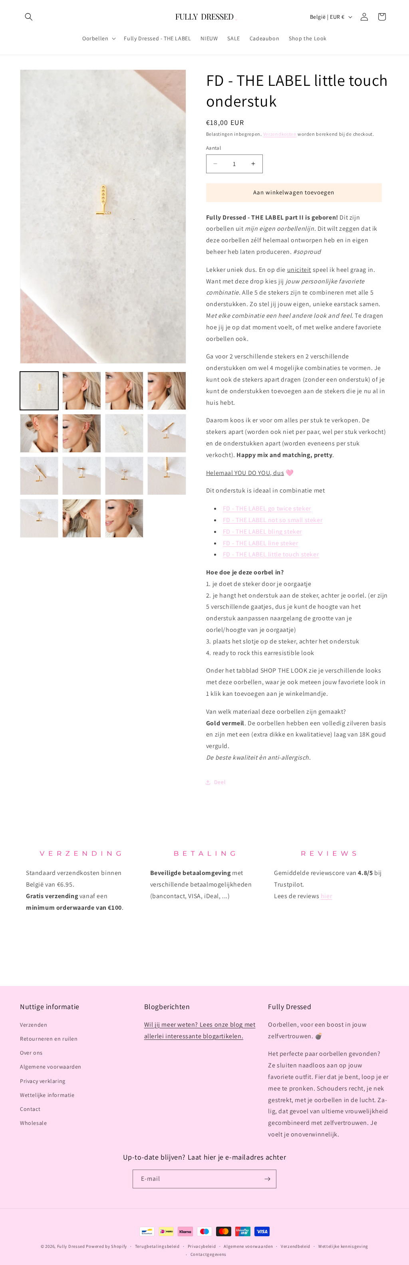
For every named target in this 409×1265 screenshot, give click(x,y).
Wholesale (33, 1122)
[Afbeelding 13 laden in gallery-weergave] (39, 518)
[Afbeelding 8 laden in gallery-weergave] (166, 433)
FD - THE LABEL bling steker (262, 531)
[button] (29, 17)
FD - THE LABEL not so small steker (272, 520)
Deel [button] (220, 782)
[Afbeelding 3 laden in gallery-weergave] (124, 391)
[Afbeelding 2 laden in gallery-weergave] (81, 391)
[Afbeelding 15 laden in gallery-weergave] (124, 518)
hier (326, 896)
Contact (30, 1109)
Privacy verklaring (43, 1081)
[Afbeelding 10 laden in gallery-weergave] (81, 476)
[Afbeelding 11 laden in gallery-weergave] (124, 476)
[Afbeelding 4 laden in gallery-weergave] (166, 391)
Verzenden (33, 1024)
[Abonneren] (267, 1179)
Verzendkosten (280, 134)
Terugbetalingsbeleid (157, 1246)
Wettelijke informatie (47, 1095)
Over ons (31, 1052)
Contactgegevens (209, 1254)
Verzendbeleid (295, 1246)
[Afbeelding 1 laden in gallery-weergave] (39, 391)
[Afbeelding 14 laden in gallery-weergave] (81, 518)
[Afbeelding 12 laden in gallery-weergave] (166, 476)
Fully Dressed (71, 1246)
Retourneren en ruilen (49, 1038)
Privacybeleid (202, 1246)
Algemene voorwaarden (50, 1066)
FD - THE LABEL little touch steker (271, 554)
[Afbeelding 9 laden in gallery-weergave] (39, 476)
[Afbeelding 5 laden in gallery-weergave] (39, 433)
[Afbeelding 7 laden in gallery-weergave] (124, 433)
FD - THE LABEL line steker (260, 543)
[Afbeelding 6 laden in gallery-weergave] (81, 433)
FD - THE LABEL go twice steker (267, 508)
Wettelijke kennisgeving (343, 1246)
